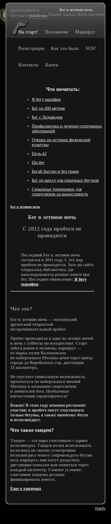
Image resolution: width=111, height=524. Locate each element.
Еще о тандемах (25, 488)
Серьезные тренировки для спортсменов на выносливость (60, 191)
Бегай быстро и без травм (55, 171)
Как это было (65, 48)
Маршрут (85, 32)
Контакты (28, 64)
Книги (51, 64)
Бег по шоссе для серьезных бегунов (65, 180)
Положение (56, 32)
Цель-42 (39, 153)
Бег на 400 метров (48, 108)
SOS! (90, 48)
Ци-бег (38, 162)
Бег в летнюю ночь (25, 207)
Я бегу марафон (46, 99)
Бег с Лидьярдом (47, 117)
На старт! (28, 32)
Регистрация (31, 48)
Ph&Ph (100, 508)
